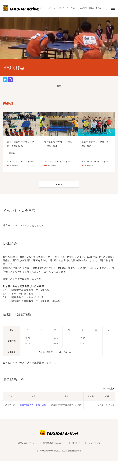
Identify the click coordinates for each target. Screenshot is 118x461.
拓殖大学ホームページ (28, 443)
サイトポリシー (76, 443)
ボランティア (62, 8)
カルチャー (42, 8)
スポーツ (32, 8)
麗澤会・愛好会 (94, 8)
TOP (59, 86)
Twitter (5, 79)
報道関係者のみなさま (53, 443)
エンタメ (52, 8)
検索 (105, 8)
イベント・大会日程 (78, 8)
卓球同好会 (14, 165)
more (59, 184)
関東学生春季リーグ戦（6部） (33, 405)
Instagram (10, 79)
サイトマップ (94, 443)
